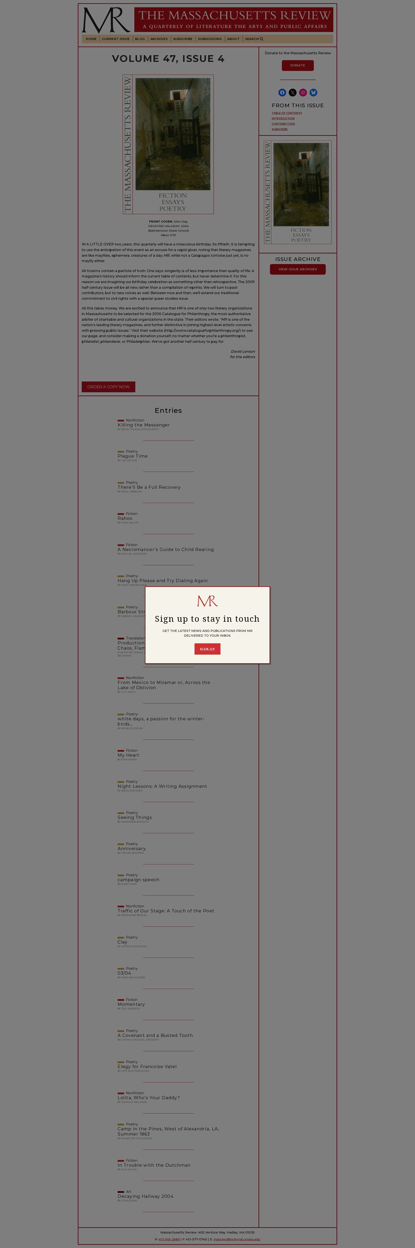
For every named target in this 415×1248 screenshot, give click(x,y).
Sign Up (207, 648)
